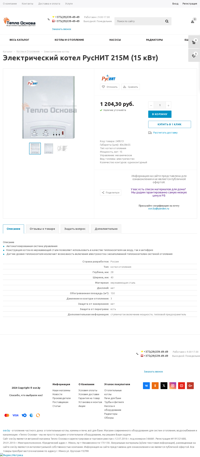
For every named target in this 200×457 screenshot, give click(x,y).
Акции (82, 406)
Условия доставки (89, 394)
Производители (62, 398)
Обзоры (109, 417)
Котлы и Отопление (69, 39)
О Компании (86, 384)
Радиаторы (154, 39)
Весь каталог (19, 39)
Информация (61, 384)
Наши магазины (61, 390)
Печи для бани (112, 398)
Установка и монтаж (90, 402)
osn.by (7, 430)
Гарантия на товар (89, 398)
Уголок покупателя (117, 384)
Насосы (115, 39)
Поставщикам (60, 402)
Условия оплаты (88, 390)
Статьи (57, 406)
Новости (57, 394)
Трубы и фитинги (114, 402)
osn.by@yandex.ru (158, 208)
